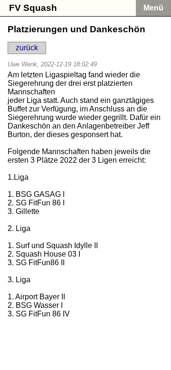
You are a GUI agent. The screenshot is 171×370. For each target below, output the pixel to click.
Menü (153, 8)
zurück (27, 48)
